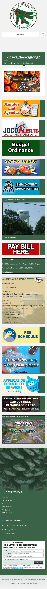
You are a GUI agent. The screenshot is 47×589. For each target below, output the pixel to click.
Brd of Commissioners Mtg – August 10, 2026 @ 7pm (21, 264)
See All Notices (7, 272)
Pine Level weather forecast (14, 483)
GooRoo (35, 583)
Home (6, 63)
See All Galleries (10, 237)
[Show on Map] (42, 34)
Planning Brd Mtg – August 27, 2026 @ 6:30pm (18, 268)
